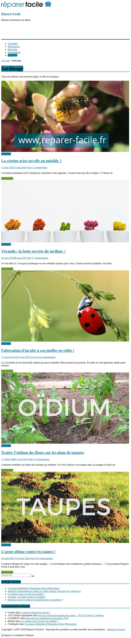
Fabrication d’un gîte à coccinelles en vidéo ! (37, 350)
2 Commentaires (40, 258)
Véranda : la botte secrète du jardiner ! (33, 251)
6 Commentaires (41, 459)
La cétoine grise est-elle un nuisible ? (31, 161)
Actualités (13, 43)
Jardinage (12, 55)
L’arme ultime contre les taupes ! (28, 551)
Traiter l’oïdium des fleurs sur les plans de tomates (42, 452)
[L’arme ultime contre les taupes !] (65, 542)
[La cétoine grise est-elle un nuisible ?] (65, 151)
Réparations (14, 46)
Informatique (14, 52)
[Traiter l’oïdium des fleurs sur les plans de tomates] (65, 442)
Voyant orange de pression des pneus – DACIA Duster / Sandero (71, 615)
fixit (29, 167)
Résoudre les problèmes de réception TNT (47, 618)
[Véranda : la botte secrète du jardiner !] (65, 241)
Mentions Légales (116, 629)
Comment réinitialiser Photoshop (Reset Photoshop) (34, 588)
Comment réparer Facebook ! (35, 612)
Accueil (5, 60)
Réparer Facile (10, 14)
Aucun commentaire (45, 357)
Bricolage (12, 49)
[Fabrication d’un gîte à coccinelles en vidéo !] (65, 340)
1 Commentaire (39, 167)
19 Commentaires (44, 558)
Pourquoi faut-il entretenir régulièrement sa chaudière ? (35, 599)
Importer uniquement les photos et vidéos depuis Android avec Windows (44, 591)
